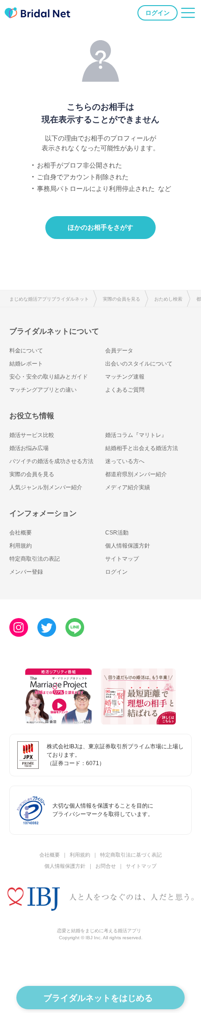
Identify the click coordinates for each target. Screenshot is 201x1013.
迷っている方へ (124, 461)
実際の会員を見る (121, 299)
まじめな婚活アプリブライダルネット (49, 299)
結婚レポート (26, 363)
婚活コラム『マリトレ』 (136, 435)
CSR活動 (117, 532)
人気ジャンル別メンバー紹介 (45, 487)
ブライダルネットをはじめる (98, 998)
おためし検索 (168, 299)
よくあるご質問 (124, 390)
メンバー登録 (26, 572)
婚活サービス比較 (31, 435)
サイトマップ (122, 559)
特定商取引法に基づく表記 (131, 855)
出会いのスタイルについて (138, 363)
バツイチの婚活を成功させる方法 (51, 461)
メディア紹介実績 (127, 487)
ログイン (157, 12)
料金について (26, 350)
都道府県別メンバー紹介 (136, 474)
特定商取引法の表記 (34, 559)
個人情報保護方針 (127, 545)
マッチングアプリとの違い (43, 390)
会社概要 (20, 532)
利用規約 (20, 545)
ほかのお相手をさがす (100, 227)
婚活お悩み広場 (29, 448)
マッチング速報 (124, 376)
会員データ (119, 350)
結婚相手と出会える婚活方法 (141, 448)
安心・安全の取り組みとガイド (48, 376)
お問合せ (105, 866)
